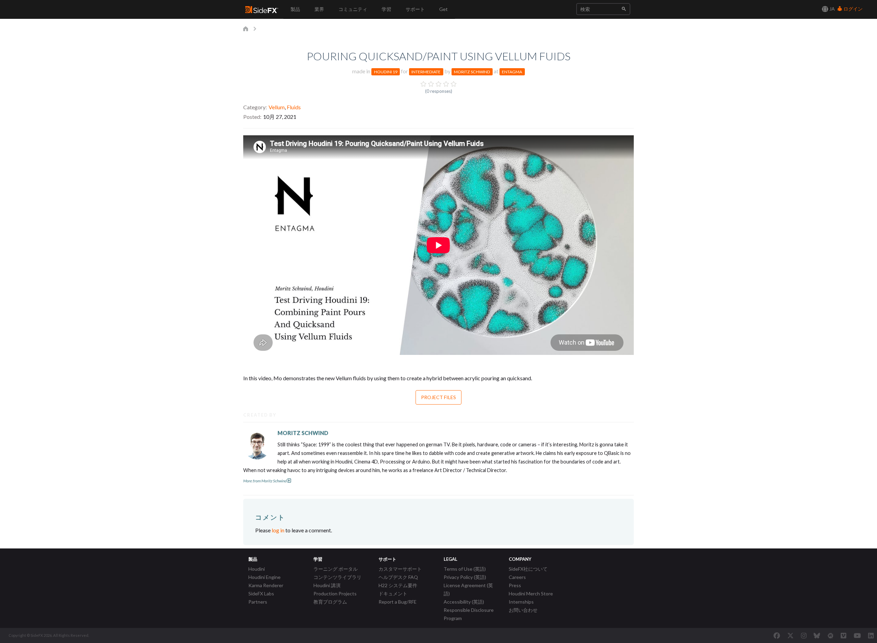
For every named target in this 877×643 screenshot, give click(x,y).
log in (278, 530)
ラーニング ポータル (335, 569)
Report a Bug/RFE (398, 602)
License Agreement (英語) (468, 589)
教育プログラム (330, 602)
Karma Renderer (265, 585)
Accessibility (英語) (464, 602)
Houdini (256, 569)
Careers (517, 577)
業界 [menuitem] (319, 9)
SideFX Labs (261, 593)
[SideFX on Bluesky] (817, 635)
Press (515, 585)
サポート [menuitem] (415, 9)
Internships (521, 602)
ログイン (852, 9)
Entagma (512, 71)
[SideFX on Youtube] (857, 635)
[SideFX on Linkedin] (871, 635)
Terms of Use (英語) (465, 569)
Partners (257, 602)
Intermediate (426, 71)
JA (831, 9)
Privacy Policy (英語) (465, 577)
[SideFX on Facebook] (777, 635)
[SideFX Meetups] (830, 635)
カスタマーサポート (400, 569)
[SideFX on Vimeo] (843, 635)
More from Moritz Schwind (265, 480)
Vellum (277, 107)
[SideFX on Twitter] (790, 635)
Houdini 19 (385, 71)
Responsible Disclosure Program (469, 614)
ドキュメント (393, 593)
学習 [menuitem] (386, 9)
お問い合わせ (523, 610)
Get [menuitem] (443, 9)
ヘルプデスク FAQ (398, 577)
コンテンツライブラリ (337, 577)
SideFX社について (528, 569)
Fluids (294, 107)
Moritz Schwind (472, 71)
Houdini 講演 (327, 585)
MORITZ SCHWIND (302, 433)
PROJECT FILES (438, 397)
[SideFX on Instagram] (803, 635)
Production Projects (335, 593)
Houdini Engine (264, 577)
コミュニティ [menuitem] (352, 9)
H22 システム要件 (398, 585)
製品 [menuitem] (295, 9)
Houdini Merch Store (531, 593)
